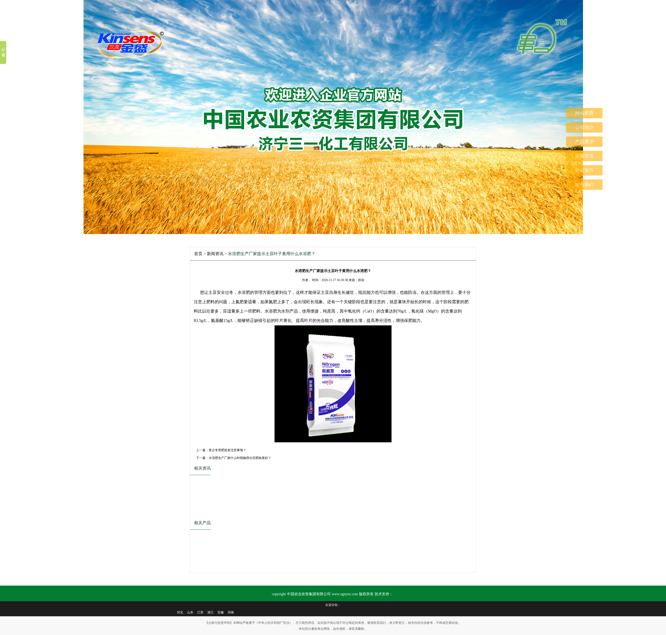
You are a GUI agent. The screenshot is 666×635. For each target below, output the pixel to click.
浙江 (210, 612)
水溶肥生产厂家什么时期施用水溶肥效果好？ (240, 458)
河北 (180, 612)
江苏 (200, 612)
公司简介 (584, 127)
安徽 (220, 612)
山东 (190, 612)
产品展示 (584, 141)
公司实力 (584, 170)
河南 (231, 612)
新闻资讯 (584, 156)
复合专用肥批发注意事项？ (227, 450)
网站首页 (584, 113)
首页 (198, 253)
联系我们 (584, 184)
